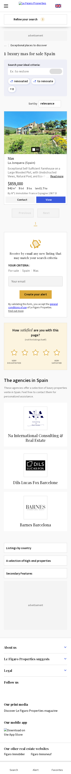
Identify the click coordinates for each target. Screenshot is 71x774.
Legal (8, 670)
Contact (22, 200)
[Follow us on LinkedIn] (6, 690)
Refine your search (28, 19)
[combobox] (50, 103)
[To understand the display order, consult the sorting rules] (64, 103)
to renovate (45, 81)
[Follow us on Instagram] (14, 690)
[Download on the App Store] (17, 732)
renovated (21, 81)
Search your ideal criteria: (24, 65)
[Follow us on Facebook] (21, 690)
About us (10, 647)
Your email (18, 281)
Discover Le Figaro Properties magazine (31, 711)
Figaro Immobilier (14, 754)
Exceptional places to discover (29, 45)
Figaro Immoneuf (41, 754)
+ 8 (12, 89)
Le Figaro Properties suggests (27, 659)
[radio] (14, 356)
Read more (57, 177)
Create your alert (35, 294)
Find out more (15, 311)
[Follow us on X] (29, 690)
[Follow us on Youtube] (37, 690)
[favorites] (65, 6)
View (49, 200)
